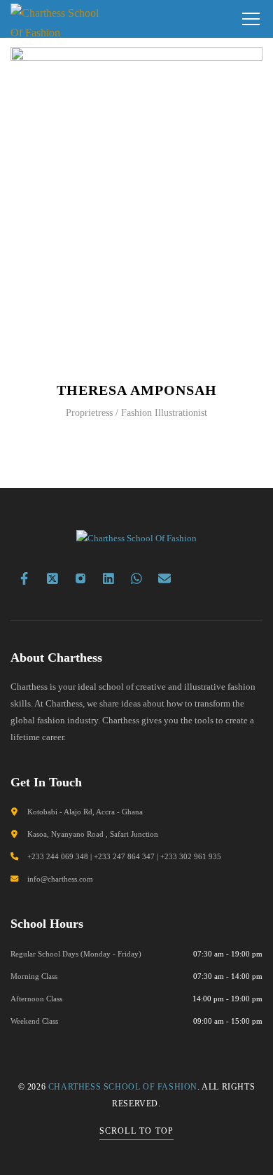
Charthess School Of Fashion (122, 1087)
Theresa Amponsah (137, 390)
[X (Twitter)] (52, 578)
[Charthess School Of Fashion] (57, 19)
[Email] (164, 578)
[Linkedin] (108, 578)
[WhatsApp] (136, 578)
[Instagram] (80, 578)
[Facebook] (24, 578)
